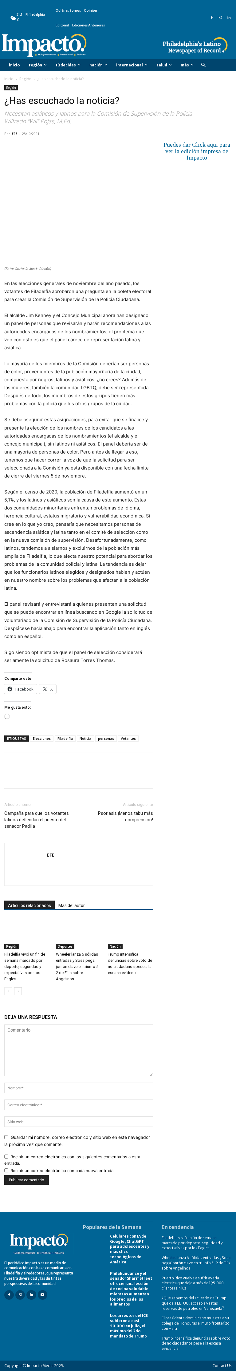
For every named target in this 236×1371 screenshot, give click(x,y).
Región (25, 78)
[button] (203, 65)
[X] (24, 147)
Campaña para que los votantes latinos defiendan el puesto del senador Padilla (36, 819)
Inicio (9, 78)
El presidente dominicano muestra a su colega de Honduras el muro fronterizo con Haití (196, 1323)
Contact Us (222, 1365)
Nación (115, 946)
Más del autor (71, 905)
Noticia (85, 738)
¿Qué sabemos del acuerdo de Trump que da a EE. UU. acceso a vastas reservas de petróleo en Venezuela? (194, 1303)
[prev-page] (8, 991)
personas (106, 738)
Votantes (128, 738)
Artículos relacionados (29, 905)
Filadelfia (65, 738)
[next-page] (18, 991)
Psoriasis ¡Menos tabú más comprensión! (125, 816)
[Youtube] (42, 1295)
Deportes (65, 946)
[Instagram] (220, 18)
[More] (81, 147)
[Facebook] (211, 18)
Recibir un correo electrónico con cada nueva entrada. (62, 1170)
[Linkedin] (229, 18)
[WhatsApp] (53, 147)
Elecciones (42, 738)
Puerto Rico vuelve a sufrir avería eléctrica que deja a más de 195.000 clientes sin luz (193, 1283)
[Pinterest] (39, 147)
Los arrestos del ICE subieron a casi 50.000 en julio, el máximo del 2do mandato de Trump (129, 1325)
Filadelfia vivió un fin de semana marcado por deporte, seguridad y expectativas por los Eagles (24, 966)
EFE (14, 133)
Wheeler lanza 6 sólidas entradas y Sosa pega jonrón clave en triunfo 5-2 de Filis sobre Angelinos (78, 966)
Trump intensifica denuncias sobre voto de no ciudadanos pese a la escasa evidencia (196, 1343)
